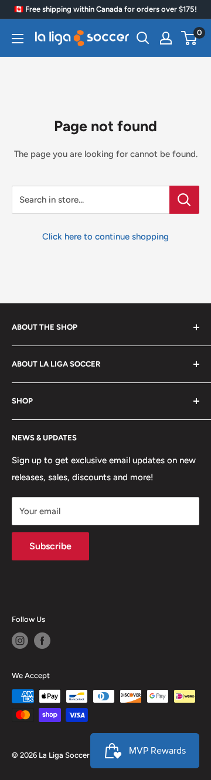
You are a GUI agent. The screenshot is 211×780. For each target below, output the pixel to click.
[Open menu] (17, 38)
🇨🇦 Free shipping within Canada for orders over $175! (105, 9)
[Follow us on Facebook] (42, 640)
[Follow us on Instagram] (20, 640)
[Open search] (143, 38)
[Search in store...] (184, 200)
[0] (189, 38)
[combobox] (90, 200)
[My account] (166, 38)
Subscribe (50, 546)
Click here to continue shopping (105, 236)
